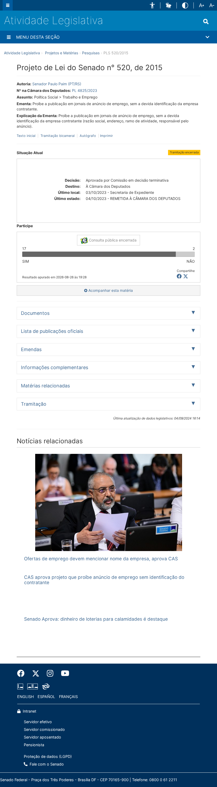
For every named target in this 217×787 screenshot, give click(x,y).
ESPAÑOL (46, 696)
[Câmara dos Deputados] (21, 686)
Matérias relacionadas (45, 385)
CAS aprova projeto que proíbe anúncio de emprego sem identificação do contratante (104, 579)
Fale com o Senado (46, 764)
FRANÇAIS (68, 696)
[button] (152, 5)
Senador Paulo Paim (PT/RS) (56, 84)
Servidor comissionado (44, 729)
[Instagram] (50, 673)
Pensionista (34, 745)
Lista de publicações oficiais (52, 331)
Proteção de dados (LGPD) (48, 756)
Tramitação (33, 404)
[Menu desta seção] (8, 37)
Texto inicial (27, 136)
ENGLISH (25, 696)
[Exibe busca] (206, 21)
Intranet (29, 711)
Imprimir (106, 136)
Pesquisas (91, 53)
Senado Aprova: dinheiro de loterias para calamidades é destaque (96, 619)
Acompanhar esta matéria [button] (110, 290)
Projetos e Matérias (61, 53)
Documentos (35, 313)
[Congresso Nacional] (32, 686)
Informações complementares (54, 367)
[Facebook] (22, 673)
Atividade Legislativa (53, 20)
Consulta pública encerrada (112, 240)
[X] (185, 276)
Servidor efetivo (38, 721)
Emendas (31, 349)
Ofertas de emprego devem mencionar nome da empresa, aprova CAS (101, 558)
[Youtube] (63, 673)
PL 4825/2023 (84, 90)
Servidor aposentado (42, 737)
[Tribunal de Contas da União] (44, 686)
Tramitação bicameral (57, 136)
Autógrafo (88, 136)
